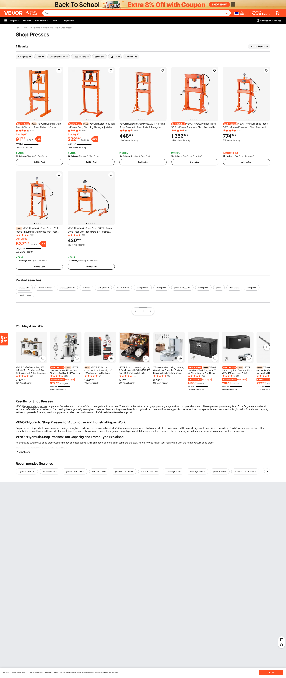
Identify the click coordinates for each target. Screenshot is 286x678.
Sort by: (254, 46)
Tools (25, 28)
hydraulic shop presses (35, 406)
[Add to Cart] (42, 358)
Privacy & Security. (111, 672)
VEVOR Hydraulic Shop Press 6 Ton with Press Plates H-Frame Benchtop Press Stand (38, 127)
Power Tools (35, 28)
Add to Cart (39, 162)
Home (18, 28)
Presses (57, 422)
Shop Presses (66, 28)
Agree (271, 672)
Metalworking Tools (50, 28)
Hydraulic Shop (38, 422)
